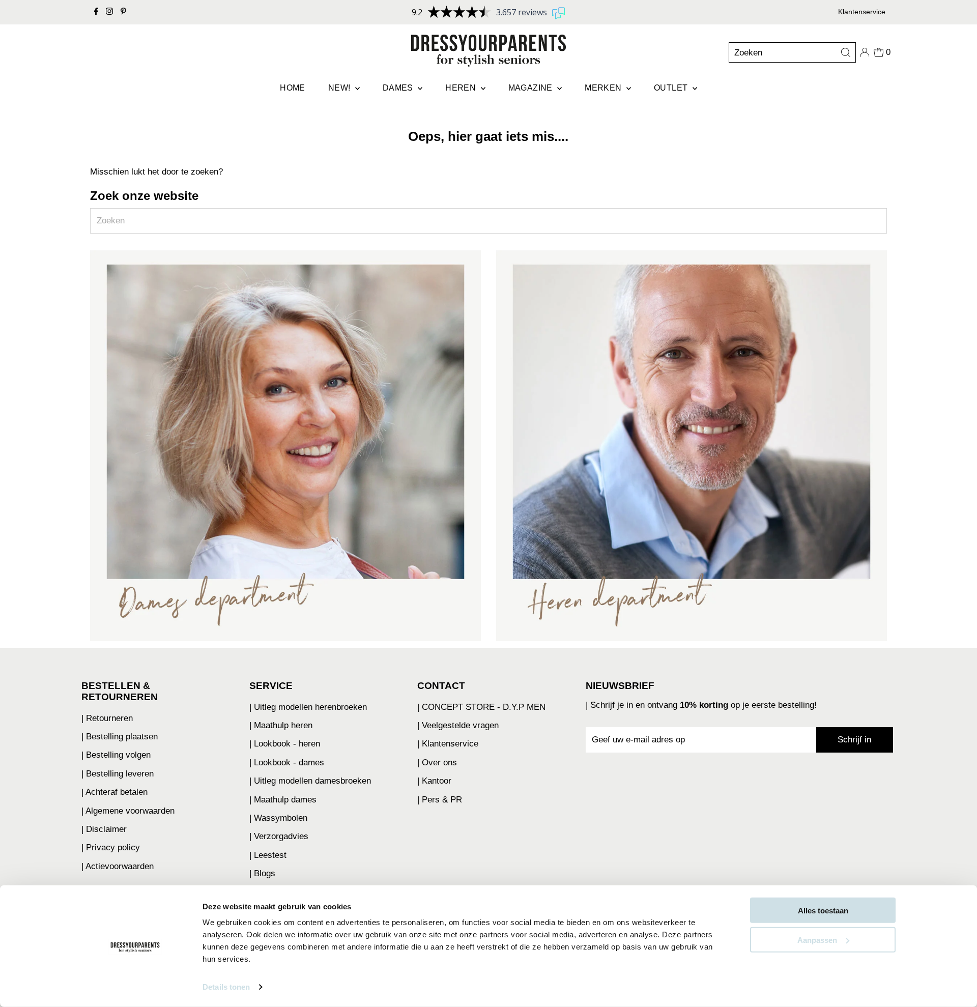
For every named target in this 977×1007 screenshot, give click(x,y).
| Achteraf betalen (114, 792)
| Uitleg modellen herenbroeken (308, 707)
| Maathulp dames (283, 799)
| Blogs (262, 873)
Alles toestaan (823, 910)
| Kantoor (434, 781)
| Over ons (437, 762)
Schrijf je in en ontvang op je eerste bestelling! (703, 705)
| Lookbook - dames (286, 762)
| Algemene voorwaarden (128, 811)
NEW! (340, 87)
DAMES (399, 87)
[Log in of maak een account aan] (864, 52)
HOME (292, 87)
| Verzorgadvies (278, 836)
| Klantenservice (447, 744)
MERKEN (604, 87)
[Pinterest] (123, 12)
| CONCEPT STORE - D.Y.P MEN (481, 707)
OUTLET (672, 87)
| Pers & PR (439, 799)
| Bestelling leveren (117, 774)
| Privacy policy (110, 847)
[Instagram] (109, 12)
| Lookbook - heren (284, 744)
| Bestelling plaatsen (119, 736)
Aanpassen (817, 939)
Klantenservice (861, 12)
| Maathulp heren (280, 725)
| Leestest (267, 855)
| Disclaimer (104, 829)
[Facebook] (96, 12)
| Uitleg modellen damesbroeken (310, 781)
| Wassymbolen (278, 818)
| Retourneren (107, 718)
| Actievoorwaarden (117, 866)
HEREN (461, 87)
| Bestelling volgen (116, 755)
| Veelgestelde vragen (458, 725)
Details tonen (226, 987)
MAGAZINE (531, 87)
